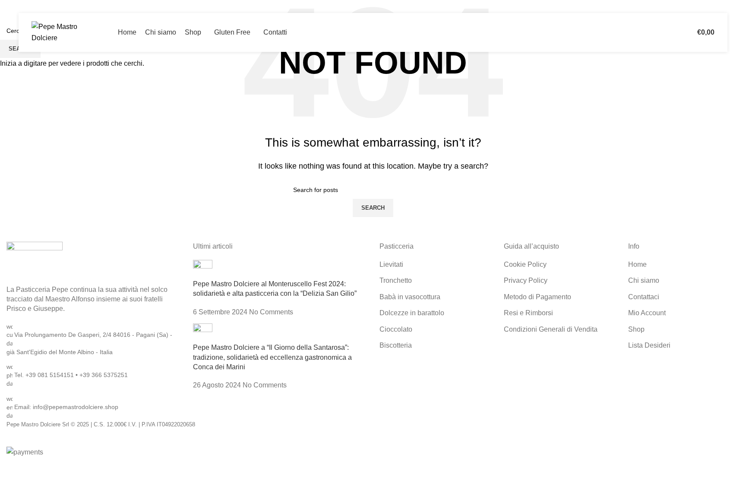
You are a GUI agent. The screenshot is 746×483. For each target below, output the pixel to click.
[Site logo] (64, 31)
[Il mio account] (662, 32)
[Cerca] (674, 32)
